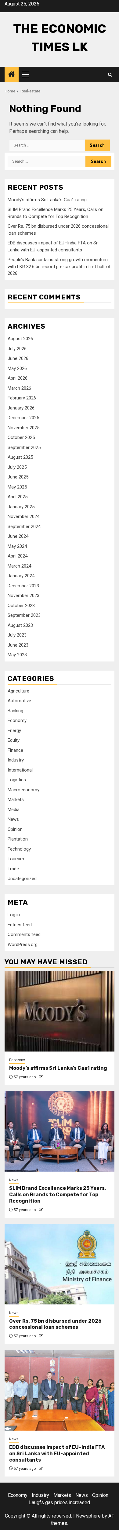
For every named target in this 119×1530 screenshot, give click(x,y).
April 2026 (17, 378)
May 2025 (17, 487)
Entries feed (20, 924)
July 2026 (17, 348)
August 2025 (20, 457)
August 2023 (20, 625)
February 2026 (22, 398)
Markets (16, 799)
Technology (19, 849)
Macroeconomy (23, 790)
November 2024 (23, 516)
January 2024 (21, 575)
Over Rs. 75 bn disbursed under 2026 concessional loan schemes (55, 1324)
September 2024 (24, 526)
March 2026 (19, 388)
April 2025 (17, 496)
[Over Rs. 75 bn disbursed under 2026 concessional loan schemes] (59, 1264)
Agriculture (18, 691)
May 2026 (17, 368)
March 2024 (19, 566)
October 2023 (21, 605)
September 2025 (24, 447)
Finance (15, 750)
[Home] (11, 75)
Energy (14, 730)
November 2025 (23, 427)
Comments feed (24, 934)
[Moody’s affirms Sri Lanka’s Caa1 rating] (59, 1011)
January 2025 (21, 506)
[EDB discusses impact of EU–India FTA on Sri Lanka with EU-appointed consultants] (59, 1390)
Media (14, 809)
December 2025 (23, 417)
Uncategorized (22, 878)
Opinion (15, 829)
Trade (13, 869)
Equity (14, 740)
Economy (17, 720)
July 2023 (17, 635)
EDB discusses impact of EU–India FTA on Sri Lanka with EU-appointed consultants (57, 1453)
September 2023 (24, 615)
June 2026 (18, 358)
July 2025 (17, 467)
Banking (15, 710)
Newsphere (88, 1516)
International (20, 770)
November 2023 (23, 595)
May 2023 (17, 655)
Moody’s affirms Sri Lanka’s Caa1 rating (47, 199)
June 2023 (18, 645)
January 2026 (21, 408)
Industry (16, 760)
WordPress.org (23, 944)
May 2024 (17, 546)
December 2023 (23, 586)
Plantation (18, 839)
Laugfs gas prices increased (59, 1502)
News (13, 819)
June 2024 (18, 536)
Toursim (16, 859)
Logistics (17, 779)
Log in (14, 914)
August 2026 (20, 338)
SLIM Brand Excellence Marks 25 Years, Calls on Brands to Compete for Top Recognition (57, 1194)
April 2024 (17, 556)
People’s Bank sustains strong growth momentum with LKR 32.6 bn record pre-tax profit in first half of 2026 (59, 266)
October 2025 (21, 437)
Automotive (19, 700)
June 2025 (18, 477)
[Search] (110, 75)
